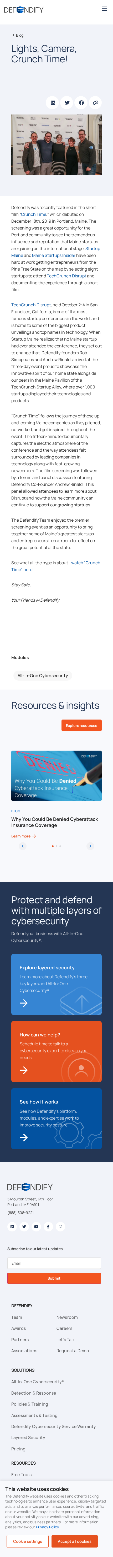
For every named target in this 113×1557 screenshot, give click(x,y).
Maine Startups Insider (53, 255)
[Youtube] (36, 1226)
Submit (54, 1278)
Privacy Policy (47, 1526)
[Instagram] (60, 1226)
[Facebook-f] (48, 1226)
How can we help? (40, 1034)
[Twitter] (24, 1226)
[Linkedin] (12, 1226)
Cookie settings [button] (27, 1541)
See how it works (39, 1102)
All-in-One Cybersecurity (43, 675)
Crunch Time (33, 214)
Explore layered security (47, 967)
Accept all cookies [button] (74, 1541)
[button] (104, 8)
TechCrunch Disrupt (66, 276)
